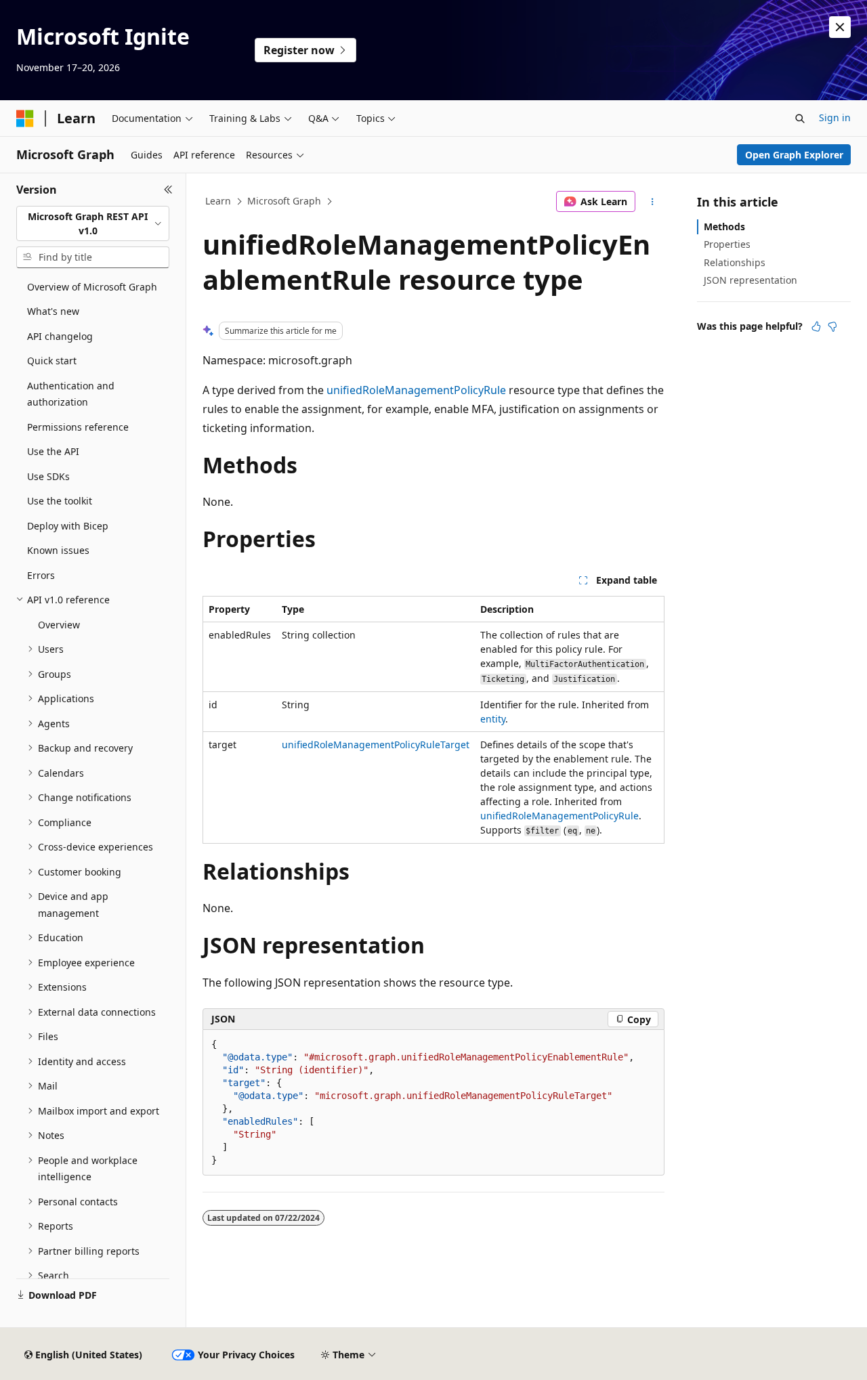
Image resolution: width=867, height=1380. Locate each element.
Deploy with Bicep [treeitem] (67, 525)
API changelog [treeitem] (60, 336)
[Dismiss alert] (840, 27)
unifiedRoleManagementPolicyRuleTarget (375, 744)
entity (492, 718)
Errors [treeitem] (41, 575)
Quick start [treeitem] (52, 360)
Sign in (835, 117)
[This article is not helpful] (832, 326)
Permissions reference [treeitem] (78, 427)
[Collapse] (168, 189)
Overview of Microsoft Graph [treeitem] (92, 286)
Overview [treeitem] (59, 624)
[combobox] (92, 224)
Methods (724, 226)
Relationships (734, 262)
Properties (727, 244)
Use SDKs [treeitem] (48, 476)
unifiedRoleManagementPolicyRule (416, 390)
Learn (218, 200)
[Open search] (799, 118)
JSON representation (750, 280)
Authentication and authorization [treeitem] (70, 394)
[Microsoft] (25, 118)
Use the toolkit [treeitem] (59, 500)
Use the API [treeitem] (53, 451)
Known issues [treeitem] (58, 550)
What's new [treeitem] (53, 311)
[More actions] (652, 202)
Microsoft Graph (284, 200)
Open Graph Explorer (794, 154)
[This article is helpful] (816, 326)
